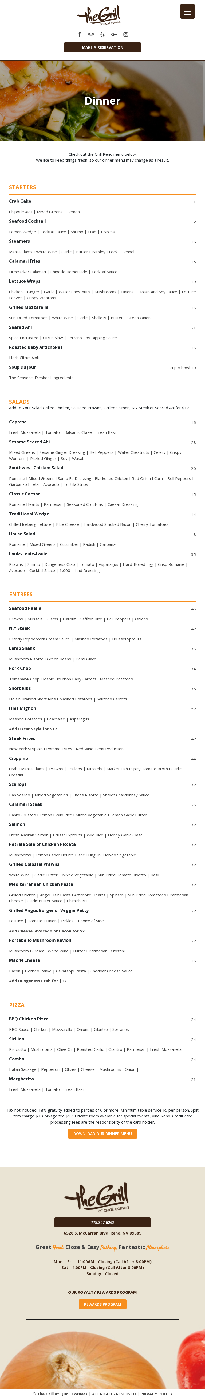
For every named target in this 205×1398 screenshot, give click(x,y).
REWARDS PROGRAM (102, 1304)
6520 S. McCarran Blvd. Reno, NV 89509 (102, 1233)
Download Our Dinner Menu (102, 1133)
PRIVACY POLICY (156, 1393)
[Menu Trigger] (187, 11)
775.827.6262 (102, 1222)
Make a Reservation (102, 47)
